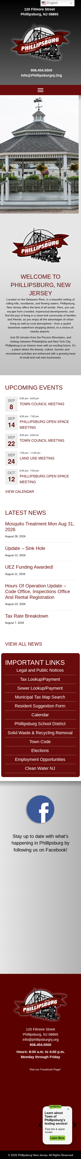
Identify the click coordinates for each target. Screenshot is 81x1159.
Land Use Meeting (37, 457)
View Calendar (19, 491)
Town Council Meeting (42, 403)
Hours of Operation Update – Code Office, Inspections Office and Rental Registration (37, 591)
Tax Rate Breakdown (26, 616)
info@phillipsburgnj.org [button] (41, 1040)
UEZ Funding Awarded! (29, 567)
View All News (23, 644)
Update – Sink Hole (25, 548)
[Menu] (40, 90)
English (52, 3)
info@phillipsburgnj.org (41, 75)
